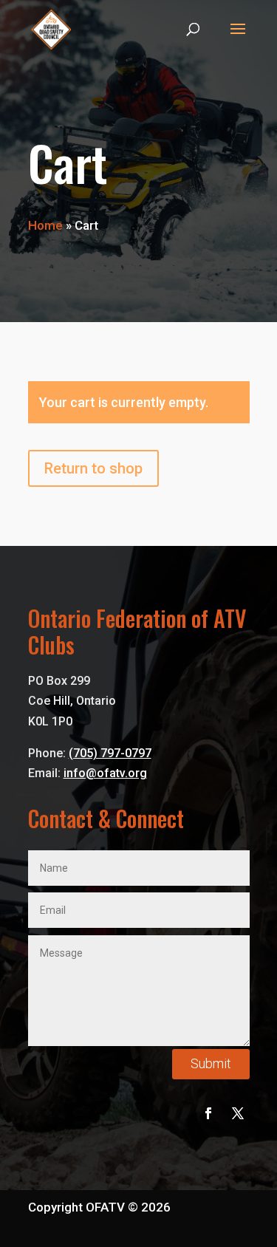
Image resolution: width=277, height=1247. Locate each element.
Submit (211, 1063)
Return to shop (93, 468)
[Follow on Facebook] (208, 1113)
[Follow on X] (238, 1113)
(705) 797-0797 (110, 753)
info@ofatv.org (105, 773)
